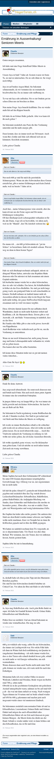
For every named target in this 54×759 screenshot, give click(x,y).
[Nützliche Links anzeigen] (51, 34)
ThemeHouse (29, 754)
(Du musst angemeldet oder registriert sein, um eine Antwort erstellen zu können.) (25, 736)
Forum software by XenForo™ (10, 752)
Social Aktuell (5, 749)
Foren (6, 24)
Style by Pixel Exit (7, 756)
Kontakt (46, 749)
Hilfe (51, 749)
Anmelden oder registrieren (39, 2)
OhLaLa (14, 467)
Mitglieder (27, 24)
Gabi (12, 636)
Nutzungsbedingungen (46, 752)
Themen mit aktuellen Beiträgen (15, 28)
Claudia (14, 51)
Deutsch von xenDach (28, 752)
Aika (12, 158)
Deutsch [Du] (15, 749)
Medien (16, 24)
